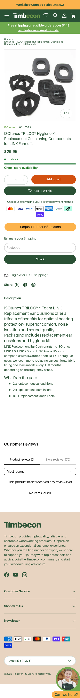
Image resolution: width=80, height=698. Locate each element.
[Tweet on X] (17, 285)
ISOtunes (9, 127)
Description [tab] (12, 298)
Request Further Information (40, 227)
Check (40, 259)
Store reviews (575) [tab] (58, 459)
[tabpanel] (40, 352)
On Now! (40, 4)
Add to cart (53, 179)
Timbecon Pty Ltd (22, 674)
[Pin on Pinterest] (33, 285)
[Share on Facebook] (25, 285)
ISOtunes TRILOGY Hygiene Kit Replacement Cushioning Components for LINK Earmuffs (33, 43)
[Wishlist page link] (46, 16)
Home (7, 39)
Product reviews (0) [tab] (22, 459)
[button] (73, 15)
